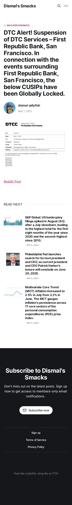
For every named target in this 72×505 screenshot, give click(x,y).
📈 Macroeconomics (17, 25)
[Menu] (66, 6)
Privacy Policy (36, 446)
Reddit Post (12, 181)
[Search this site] (59, 6)
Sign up (35, 432)
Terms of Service (36, 439)
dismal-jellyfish (29, 105)
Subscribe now (39, 410)
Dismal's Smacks (20, 6)
